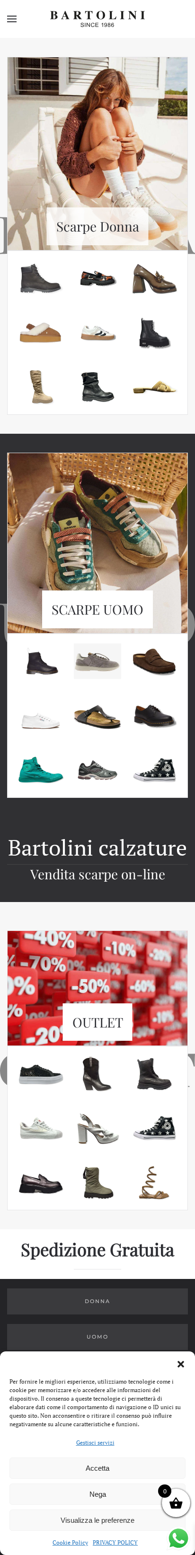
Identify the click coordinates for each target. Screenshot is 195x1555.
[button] (181, 1363)
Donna (97, 1301)
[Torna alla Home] (97, 19)
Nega (97, 1494)
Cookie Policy (70, 1542)
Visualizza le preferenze (97, 1520)
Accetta (97, 1468)
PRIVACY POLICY (115, 1542)
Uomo (97, 1336)
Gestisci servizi (95, 1442)
